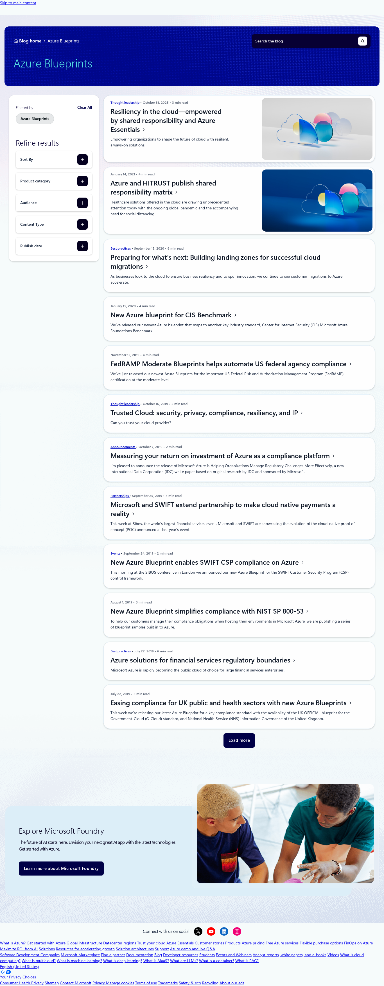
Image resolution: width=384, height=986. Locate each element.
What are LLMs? (184, 960)
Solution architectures (135, 949)
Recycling (210, 983)
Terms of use (146, 983)
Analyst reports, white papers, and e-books (289, 955)
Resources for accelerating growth (85, 949)
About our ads (232, 983)
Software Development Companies (30, 955)
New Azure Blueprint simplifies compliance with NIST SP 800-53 (207, 611)
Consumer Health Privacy (22, 983)
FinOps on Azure (358, 943)
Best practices (121, 248)
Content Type (32, 224)
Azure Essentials (180, 943)
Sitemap (52, 983)
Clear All (84, 107)
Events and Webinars (234, 955)
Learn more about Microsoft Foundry (61, 868)
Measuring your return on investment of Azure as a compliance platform (220, 456)
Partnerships (120, 496)
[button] (239, 740)
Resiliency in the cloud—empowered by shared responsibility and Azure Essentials (166, 121)
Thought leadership (125, 103)
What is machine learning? (79, 960)
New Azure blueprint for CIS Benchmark (171, 315)
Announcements (123, 447)
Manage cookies (120, 983)
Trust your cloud (151, 943)
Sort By (26, 159)
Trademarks (168, 983)
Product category (35, 181)
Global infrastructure (84, 943)
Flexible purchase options (321, 943)
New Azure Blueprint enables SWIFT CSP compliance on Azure (205, 562)
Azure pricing (253, 943)
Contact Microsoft (75, 983)
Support (162, 949)
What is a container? (216, 960)
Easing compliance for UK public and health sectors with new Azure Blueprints (229, 703)
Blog (158, 955)
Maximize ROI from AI (19, 949)
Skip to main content (18, 3)
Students (207, 955)
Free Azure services (282, 943)
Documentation (139, 955)
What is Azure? (13, 943)
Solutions (47, 949)
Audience (28, 202)
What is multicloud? (39, 960)
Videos (333, 955)
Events (115, 553)
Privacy (99, 983)
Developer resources (180, 955)
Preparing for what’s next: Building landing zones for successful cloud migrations (215, 262)
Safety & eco (190, 983)
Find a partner (113, 955)
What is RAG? (247, 960)
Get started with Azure (46, 943)
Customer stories (209, 943)
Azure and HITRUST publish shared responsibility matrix (163, 187)
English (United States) (19, 966)
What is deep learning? (122, 960)
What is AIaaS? (156, 960)
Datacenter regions (119, 943)
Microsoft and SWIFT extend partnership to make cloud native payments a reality (223, 509)
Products (233, 943)
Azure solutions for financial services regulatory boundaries (201, 660)
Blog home (30, 41)
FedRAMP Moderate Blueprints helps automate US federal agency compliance (229, 364)
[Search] (362, 41)
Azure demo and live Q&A (192, 949)
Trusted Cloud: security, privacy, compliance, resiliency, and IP (205, 413)
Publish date (31, 246)
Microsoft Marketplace (80, 955)
